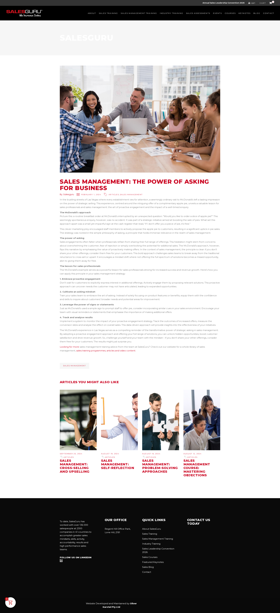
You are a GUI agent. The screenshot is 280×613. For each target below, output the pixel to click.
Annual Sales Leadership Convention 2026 (223, 3)
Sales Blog (148, 567)
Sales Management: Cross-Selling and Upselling (74, 466)
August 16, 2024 (151, 454)
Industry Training (151, 543)
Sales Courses (149, 557)
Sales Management (131, 195)
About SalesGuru (151, 528)
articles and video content (121, 350)
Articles (114, 195)
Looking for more (69, 346)
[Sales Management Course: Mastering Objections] (201, 420)
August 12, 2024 (192, 454)
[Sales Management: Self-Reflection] (119, 420)
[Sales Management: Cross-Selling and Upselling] (78, 420)
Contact (146, 572)
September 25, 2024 (71, 454)
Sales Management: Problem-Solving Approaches (160, 466)
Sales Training (149, 533)
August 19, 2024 (110, 454)
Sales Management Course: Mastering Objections (196, 468)
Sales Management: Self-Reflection (117, 464)
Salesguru (68, 194)
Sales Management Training (157, 538)
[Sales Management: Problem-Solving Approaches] (160, 420)
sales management (74, 366)
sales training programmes (91, 350)
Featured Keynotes (153, 562)
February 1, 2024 (91, 195)
